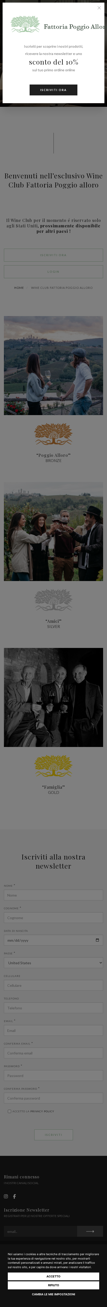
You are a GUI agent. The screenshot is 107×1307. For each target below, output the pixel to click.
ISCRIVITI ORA (53, 90)
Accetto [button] (53, 1276)
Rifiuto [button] (53, 1285)
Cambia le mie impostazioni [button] (53, 1294)
